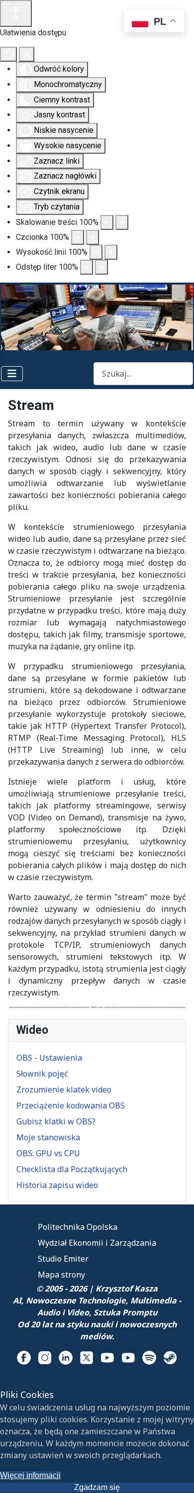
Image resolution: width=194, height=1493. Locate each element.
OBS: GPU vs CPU (48, 1153)
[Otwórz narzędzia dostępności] (16, 13)
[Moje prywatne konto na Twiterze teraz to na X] (86, 1357)
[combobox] (143, 373)
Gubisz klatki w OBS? (56, 1121)
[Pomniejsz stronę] (106, 222)
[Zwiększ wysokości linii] (110, 252)
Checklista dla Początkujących (71, 1169)
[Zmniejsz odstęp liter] (86, 267)
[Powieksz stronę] (121, 222)
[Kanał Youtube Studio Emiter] (128, 1357)
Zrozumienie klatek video (63, 1089)
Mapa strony (61, 1274)
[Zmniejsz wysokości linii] (96, 252)
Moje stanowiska (48, 1137)
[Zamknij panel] (26, 54)
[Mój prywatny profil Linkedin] (65, 1357)
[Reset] (8, 54)
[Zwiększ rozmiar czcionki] (92, 237)
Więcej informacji (30, 1475)
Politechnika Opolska (77, 1226)
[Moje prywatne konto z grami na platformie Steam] (170, 1357)
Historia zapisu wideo (57, 1185)
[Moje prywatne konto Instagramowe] (44, 1357)
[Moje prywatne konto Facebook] (23, 1357)
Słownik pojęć (42, 1073)
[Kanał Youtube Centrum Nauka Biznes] (107, 1357)
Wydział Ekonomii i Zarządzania (97, 1242)
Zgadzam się (97, 1487)
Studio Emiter (63, 1258)
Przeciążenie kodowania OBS (70, 1105)
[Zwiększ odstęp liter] (101, 267)
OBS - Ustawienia (49, 1057)
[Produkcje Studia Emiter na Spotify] (149, 1357)
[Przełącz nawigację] (12, 373)
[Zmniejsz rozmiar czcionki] (77, 237)
